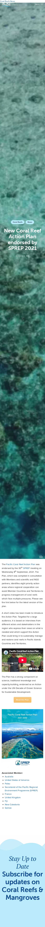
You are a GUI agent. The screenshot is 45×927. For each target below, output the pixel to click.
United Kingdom (13, 797)
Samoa (8, 808)
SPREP (26, 568)
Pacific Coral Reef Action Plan (20, 564)
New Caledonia (12, 804)
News (30, 222)
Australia (9, 776)
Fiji (6, 801)
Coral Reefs (17, 222)
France (8, 794)
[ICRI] (6, 4)
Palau (7, 783)
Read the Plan (22, 700)
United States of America (17, 780)
